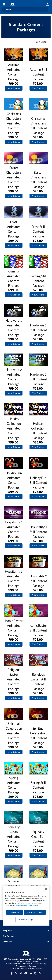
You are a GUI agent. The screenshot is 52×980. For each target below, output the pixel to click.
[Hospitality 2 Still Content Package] (38, 561)
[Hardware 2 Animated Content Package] (13, 360)
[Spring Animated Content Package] (13, 768)
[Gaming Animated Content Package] (13, 261)
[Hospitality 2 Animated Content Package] (13, 561)
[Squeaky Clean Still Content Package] (38, 817)
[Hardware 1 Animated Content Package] (13, 310)
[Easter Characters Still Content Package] (38, 158)
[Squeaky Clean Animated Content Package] (13, 817)
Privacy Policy (21, 905)
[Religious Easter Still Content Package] (38, 660)
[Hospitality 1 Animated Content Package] (13, 512)
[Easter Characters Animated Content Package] (13, 158)
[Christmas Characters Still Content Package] (38, 104)
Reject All (15, 912)
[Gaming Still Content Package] (38, 261)
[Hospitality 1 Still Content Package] (38, 512)
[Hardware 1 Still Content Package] (38, 310)
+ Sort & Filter (40, 42)
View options (14, 88)
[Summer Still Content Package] (38, 871)
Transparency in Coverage (26, 966)
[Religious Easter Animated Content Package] (13, 660)
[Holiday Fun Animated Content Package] (13, 463)
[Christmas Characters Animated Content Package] (13, 104)
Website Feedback (13, 963)
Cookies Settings (25, 919)
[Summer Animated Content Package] (13, 871)
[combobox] (20, 10)
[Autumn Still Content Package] (38, 54)
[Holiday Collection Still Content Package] (38, 409)
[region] (26, 906)
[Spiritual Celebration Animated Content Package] (13, 714)
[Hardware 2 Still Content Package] (38, 360)
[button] (47, 4)
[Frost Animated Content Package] (13, 212)
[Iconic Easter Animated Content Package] (13, 610)
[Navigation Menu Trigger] (4, 4)
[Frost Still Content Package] (38, 212)
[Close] (46, 888)
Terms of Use (27, 963)
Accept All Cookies (34, 912)
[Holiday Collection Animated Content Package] (13, 409)
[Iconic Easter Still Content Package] (38, 610)
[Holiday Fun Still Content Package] (38, 463)
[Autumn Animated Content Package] (13, 54)
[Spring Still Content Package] (38, 768)
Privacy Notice (39, 963)
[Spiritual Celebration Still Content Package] (38, 714)
